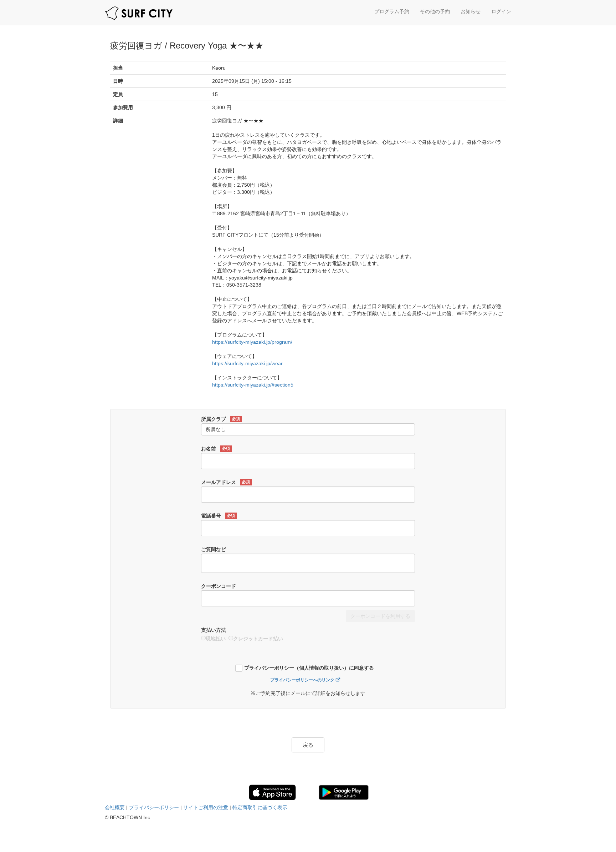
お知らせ (471, 11)
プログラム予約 (391, 11)
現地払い (216, 638)
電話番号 (218, 515)
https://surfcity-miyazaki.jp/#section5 (252, 385)
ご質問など (213, 549)
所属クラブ (220, 419)
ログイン (501, 11)
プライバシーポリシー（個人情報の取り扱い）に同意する (309, 668)
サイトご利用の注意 (205, 807)
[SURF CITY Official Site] (139, 13)
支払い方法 (213, 629)
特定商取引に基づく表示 (259, 807)
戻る (308, 745)
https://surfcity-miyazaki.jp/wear (247, 363)
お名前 (215, 448)
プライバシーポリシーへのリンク (302, 680)
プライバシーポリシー (154, 807)
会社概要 (115, 807)
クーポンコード (218, 586)
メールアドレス (225, 482)
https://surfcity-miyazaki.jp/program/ (252, 342)
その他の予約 (435, 11)
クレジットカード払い (258, 638)
